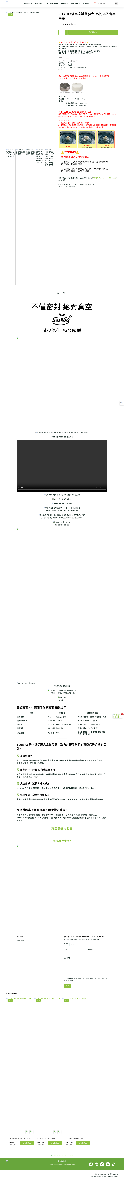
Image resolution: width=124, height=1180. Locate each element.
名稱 (66, 949)
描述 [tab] (58, 293)
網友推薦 (74, 3)
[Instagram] (102, 1164)
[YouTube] (108, 1164)
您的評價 (68, 958)
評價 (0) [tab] (65, 293)
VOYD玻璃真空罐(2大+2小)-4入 (48, 1138)
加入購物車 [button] (27, 1143)
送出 (67, 986)
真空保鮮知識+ (52, 3)
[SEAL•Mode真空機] (76, 1066)
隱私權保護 (102, 1176)
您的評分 (66, 944)
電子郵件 (90, 949)
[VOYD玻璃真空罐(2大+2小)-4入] (48, 1066)
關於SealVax (100, 1174)
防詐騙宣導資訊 (113, 1176)
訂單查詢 (86, 3)
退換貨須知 (94, 1176)
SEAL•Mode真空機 (76, 1138)
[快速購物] (122, 403)
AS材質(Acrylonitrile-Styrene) (104, 178)
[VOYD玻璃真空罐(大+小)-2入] (20, 1066)
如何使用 (109, 1174)
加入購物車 (93, 32)
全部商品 (27, 3)
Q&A (116, 1174)
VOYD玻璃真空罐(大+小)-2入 (20, 1138)
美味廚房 (64, 3)
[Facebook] (91, 1164)
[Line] (96, 1164)
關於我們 (38, 3)
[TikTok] (113, 1164)
